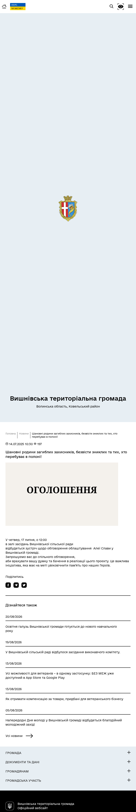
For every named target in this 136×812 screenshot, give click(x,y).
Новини (24, 433)
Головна (10, 433)
